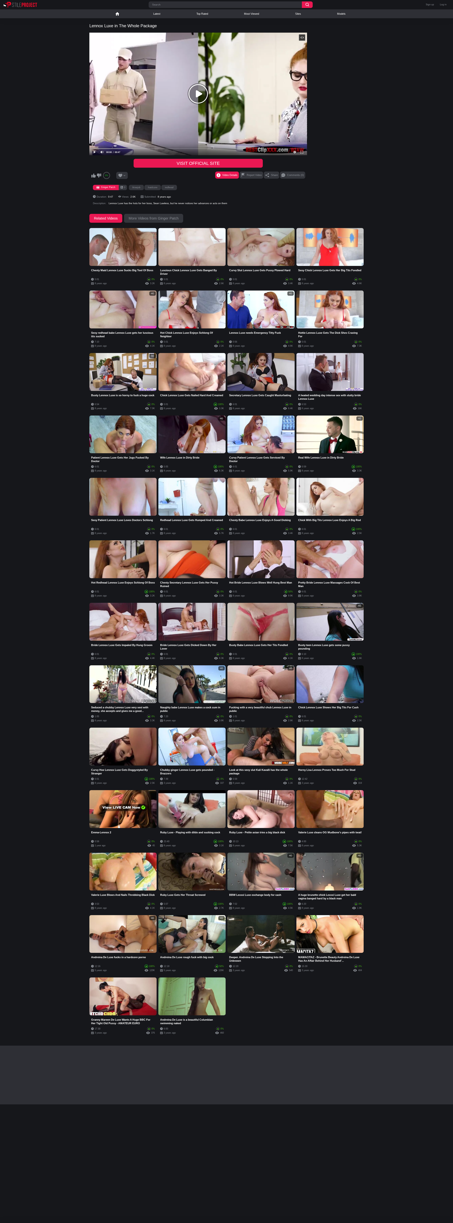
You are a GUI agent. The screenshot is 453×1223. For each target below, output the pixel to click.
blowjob (136, 187)
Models (341, 13)
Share (274, 175)
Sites (298, 13)
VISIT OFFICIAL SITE (198, 163)
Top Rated (202, 13)
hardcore (152, 187)
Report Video (254, 175)
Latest (156, 13)
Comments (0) (295, 175)
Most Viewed (251, 13)
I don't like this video (99, 175)
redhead (169, 187)
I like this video (93, 175)
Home (117, 14)
